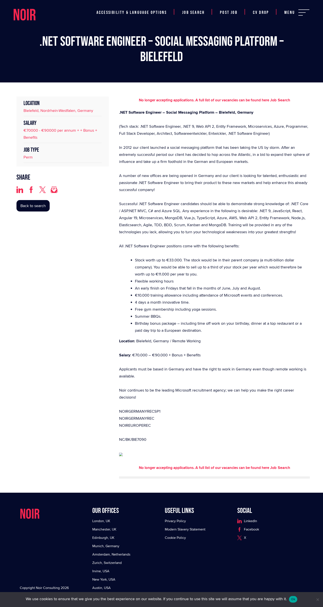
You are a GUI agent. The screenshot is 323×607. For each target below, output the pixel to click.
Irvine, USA (100, 571)
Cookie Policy (175, 537)
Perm (28, 157)
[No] (317, 599)
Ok (293, 599)
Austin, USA (101, 587)
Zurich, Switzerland (107, 562)
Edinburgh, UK (103, 537)
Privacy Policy (175, 520)
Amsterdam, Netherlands (111, 554)
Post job (229, 12)
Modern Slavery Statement (185, 529)
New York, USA (103, 579)
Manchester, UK (104, 529)
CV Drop (261, 12)
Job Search (193, 12)
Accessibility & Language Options (131, 12)
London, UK (101, 520)
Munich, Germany (105, 546)
